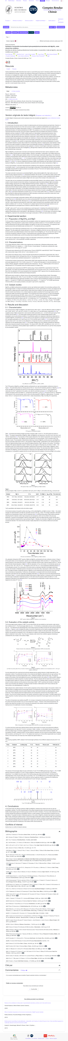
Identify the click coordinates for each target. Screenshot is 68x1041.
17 (55, 178)
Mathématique (11, 0)
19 (47, 183)
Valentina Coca (20, 54)
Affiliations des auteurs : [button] (11, 104)
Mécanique (18, 0)
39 (21, 580)
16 (23, 174)
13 (57, 159)
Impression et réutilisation (61, 20)
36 (26, 564)
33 (45, 391)
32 (58, 388)
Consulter (6, 27)
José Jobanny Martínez (23, 56)
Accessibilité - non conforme (31, 1038)
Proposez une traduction (43, 115)
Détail (8, 91)
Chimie (42, 0)
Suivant (37, 32)
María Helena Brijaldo (52, 54)
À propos (7, 20)
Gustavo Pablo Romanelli (38, 56)
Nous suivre (41, 1038)
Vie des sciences (55, 0)
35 (16, 437)
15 (15, 161)
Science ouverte (29, 20)
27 (17, 314)
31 (25, 322)
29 (45, 319)
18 (55, 180)
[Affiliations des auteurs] (48, 56)
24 (48, 205)
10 (12, 155)
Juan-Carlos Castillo (30, 54)
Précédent (8, 32)
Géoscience (31, 0)
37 (59, 565)
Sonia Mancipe (8, 54)
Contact (47, 1038)
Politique (23, 970)
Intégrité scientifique (40, 20)
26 (54, 311)
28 (22, 317)
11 (22, 158)
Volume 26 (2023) (23, 32)
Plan (7, 37)
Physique (25, 0)
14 (10, 161)
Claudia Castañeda (10, 56)
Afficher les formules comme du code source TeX (51, 41)
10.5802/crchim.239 (12, 99)
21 (48, 191)
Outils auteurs (51, 20)
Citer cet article (16, 91)
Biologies (48, 0)
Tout (51, 27)
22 (15, 199)
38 (38, 573)
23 (29, 200)
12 (24, 158)
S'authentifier (34, 989)
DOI (43, 834)
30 (47, 319)
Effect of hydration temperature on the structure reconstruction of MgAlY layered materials (24, 1012)
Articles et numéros (17, 20)
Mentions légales (53, 1038)
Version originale (10, 41)
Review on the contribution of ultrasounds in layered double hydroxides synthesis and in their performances (28, 1003)
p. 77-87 (31, 32)
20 (11, 191)
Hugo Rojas (41, 54)
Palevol (37, 0)
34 (43, 392)
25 (42, 211)
